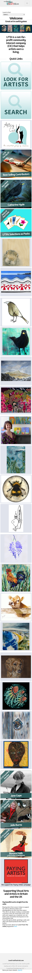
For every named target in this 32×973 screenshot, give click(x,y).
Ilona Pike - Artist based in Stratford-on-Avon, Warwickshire (16, 400)
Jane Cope (16, 785)
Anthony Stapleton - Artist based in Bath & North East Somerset (16, 754)
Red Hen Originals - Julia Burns (16, 814)
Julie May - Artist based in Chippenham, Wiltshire (16, 459)
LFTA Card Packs (15, 223)
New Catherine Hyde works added (16, 194)
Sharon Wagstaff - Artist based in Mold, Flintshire (16, 371)
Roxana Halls (16, 843)
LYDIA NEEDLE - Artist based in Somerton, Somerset (16, 489)
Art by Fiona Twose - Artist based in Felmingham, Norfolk (16, 578)
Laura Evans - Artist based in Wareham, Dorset (16, 636)
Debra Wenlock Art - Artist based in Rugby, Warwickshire (16, 430)
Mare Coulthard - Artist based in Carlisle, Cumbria (16, 666)
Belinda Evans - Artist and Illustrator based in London (16, 312)
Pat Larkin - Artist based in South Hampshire (16, 548)
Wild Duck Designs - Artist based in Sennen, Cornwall (16, 518)
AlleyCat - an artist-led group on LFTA (16, 134)
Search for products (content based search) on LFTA (16, 105)
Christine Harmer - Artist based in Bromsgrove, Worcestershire (16, 696)
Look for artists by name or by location (16, 76)
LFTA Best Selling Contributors (16, 164)
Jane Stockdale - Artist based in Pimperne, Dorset (16, 725)
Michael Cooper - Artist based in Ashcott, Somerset (16, 607)
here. (15, 926)
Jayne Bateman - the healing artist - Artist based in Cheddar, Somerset (16, 341)
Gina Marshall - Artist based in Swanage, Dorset (16, 282)
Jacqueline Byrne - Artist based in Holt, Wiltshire (16, 252)
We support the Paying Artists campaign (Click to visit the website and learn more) (16, 872)
